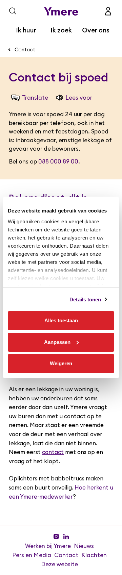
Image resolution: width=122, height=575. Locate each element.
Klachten (94, 555)
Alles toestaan (61, 320)
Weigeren (61, 363)
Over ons (95, 30)
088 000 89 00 (58, 162)
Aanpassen (57, 342)
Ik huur (26, 30)
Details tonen (85, 299)
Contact (25, 49)
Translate (35, 98)
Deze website (59, 564)
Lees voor (78, 98)
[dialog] (61, 287)
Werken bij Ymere (48, 546)
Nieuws (84, 546)
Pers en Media (31, 555)
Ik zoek (61, 30)
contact (53, 452)
